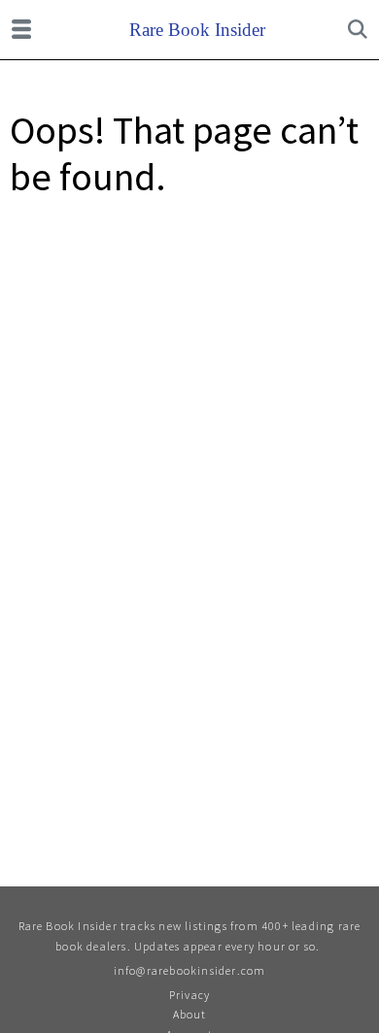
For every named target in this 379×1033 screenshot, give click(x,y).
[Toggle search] (357, 29)
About (190, 1014)
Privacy (189, 994)
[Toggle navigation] (21, 29)
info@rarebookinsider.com (190, 970)
